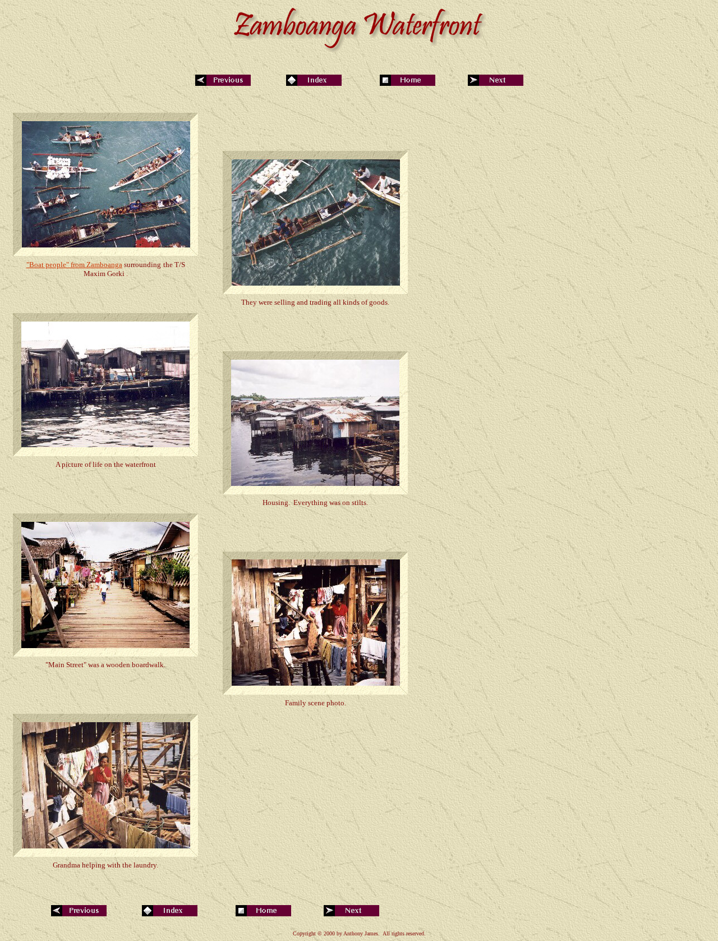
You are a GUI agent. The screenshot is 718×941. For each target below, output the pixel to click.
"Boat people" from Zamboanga (74, 264)
